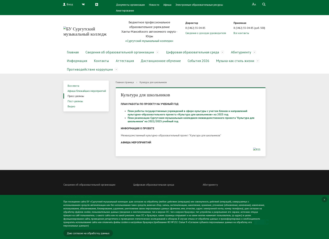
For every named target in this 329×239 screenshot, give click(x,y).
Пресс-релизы (76, 96)
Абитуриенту (241, 52)
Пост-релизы (75, 101)
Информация (77, 61)
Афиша (167, 4)
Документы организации (130, 4)
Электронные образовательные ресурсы (199, 4)
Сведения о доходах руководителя (205, 33)
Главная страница (125, 82)
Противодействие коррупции (90, 69)
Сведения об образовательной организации (120, 52)
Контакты (101, 61)
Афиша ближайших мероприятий (87, 91)
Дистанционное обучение (161, 61)
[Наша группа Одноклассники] (90, 4)
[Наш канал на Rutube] (97, 4)
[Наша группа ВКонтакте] (84, 4)
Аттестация (125, 61)
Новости (154, 4)
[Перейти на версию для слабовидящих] (254, 4)
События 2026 (198, 61)
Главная (73, 52)
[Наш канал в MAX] (104, 4)
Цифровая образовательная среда (192, 52)
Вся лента (73, 85)
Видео (71, 106)
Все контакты (241, 33)
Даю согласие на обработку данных (88, 233)
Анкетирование (125, 10)
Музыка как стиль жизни (235, 61)
